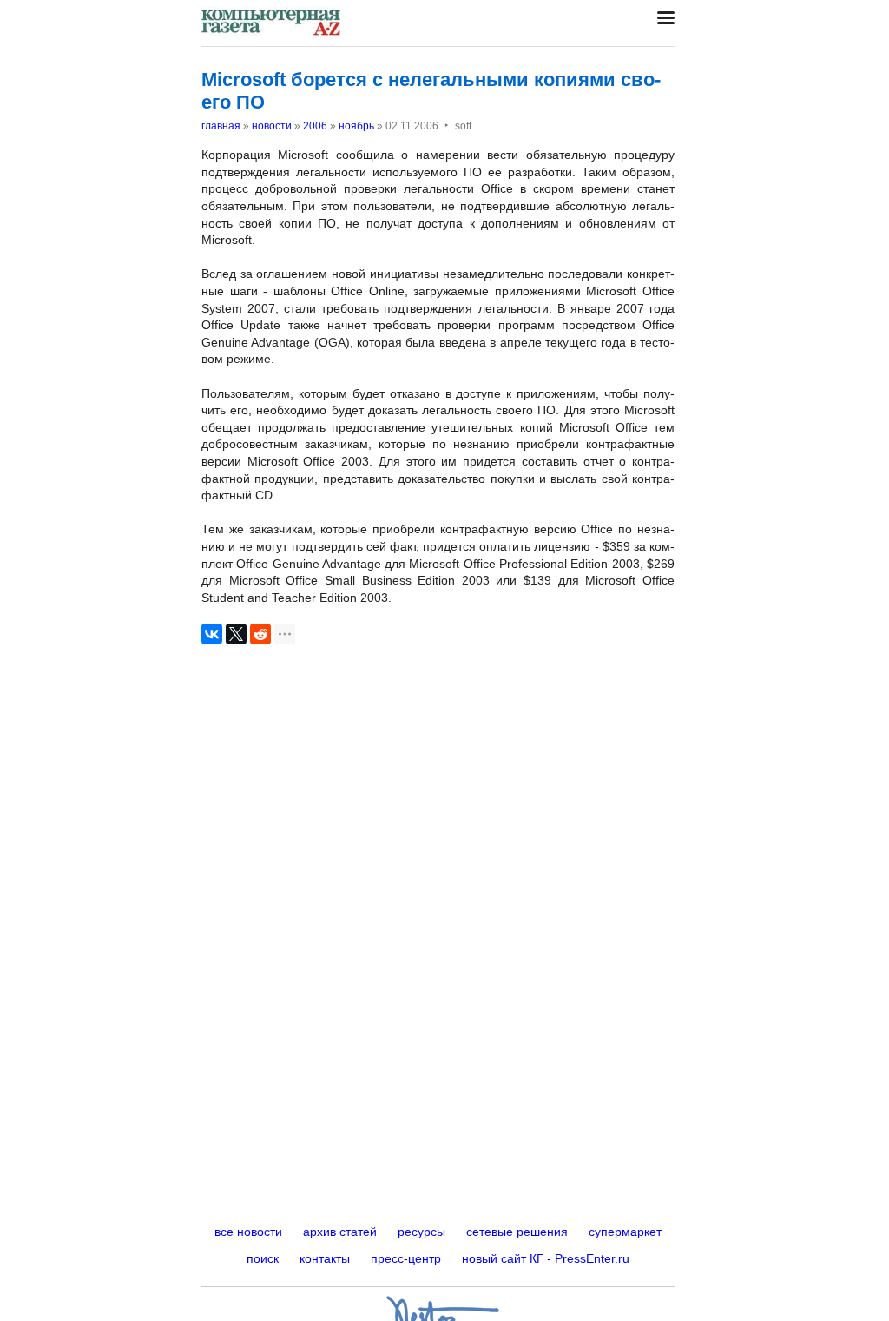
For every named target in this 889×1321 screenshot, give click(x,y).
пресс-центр (406, 1258)
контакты (325, 1258)
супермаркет (625, 1231)
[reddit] (260, 634)
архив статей (340, 1231)
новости (272, 126)
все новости (248, 1231)
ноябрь (356, 126)
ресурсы (421, 1231)
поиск (263, 1258)
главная (220, 126)
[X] (236, 634)
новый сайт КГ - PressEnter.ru (545, 1258)
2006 (315, 126)
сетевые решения (517, 1231)
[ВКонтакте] (211, 634)
